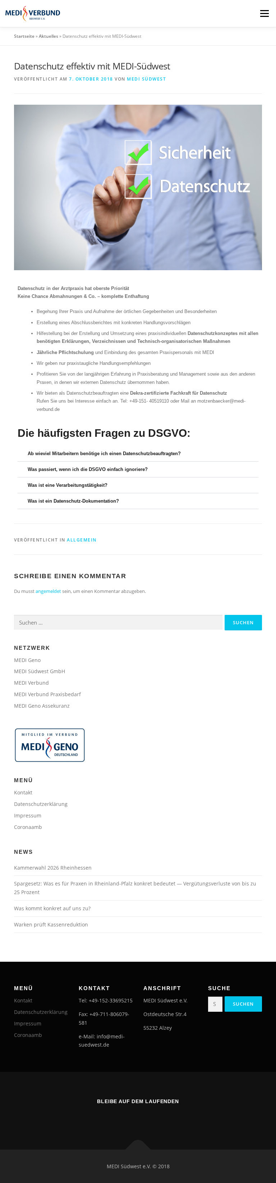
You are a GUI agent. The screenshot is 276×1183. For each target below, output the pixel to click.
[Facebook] (128, 1117)
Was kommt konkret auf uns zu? (52, 908)
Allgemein (82, 540)
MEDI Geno (27, 660)
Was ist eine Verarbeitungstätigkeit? (67, 485)
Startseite (24, 36)
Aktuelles (48, 36)
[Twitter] (148, 1117)
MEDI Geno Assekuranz (42, 705)
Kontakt (23, 792)
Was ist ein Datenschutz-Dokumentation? (73, 501)
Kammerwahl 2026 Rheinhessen (53, 867)
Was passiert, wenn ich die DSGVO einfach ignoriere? (88, 469)
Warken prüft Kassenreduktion (51, 924)
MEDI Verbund (31, 682)
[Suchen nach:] (118, 622)
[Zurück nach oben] (138, 1149)
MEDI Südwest (146, 79)
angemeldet (48, 591)
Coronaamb (28, 827)
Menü (264, 13)
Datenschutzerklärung (41, 804)
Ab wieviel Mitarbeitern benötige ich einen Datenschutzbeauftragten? (104, 453)
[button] (138, 454)
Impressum (27, 815)
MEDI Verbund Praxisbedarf (47, 694)
